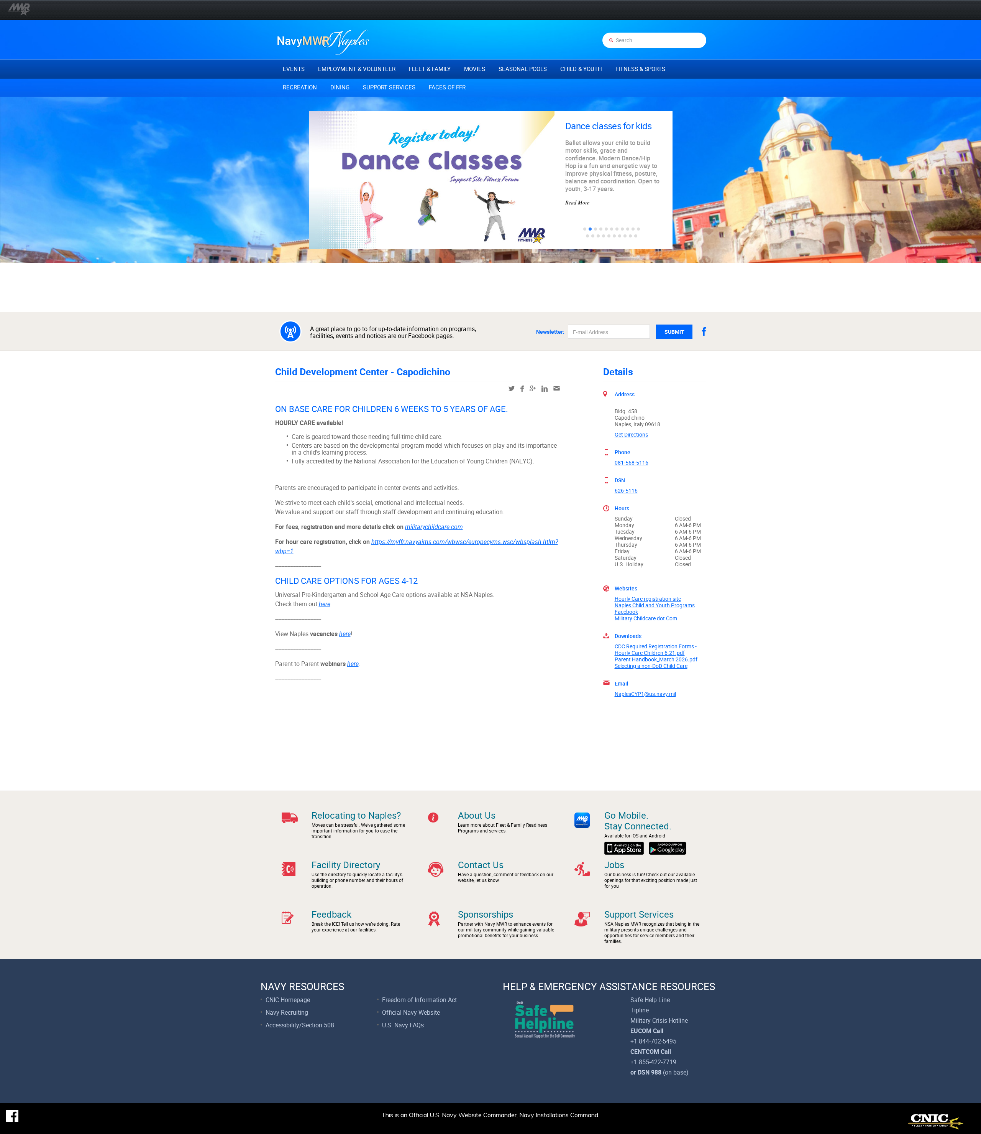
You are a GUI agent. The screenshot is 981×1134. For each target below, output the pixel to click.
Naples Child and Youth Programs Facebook (655, 608)
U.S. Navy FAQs (403, 1025)
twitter (512, 388)
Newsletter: (550, 332)
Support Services (389, 87)
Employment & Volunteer (356, 69)
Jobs (614, 865)
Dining (339, 87)
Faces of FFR (447, 87)
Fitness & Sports (640, 69)
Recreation (300, 87)
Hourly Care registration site (648, 598)
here (324, 604)
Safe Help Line (650, 1000)
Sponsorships (485, 914)
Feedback (331, 914)
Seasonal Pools (523, 69)
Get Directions (631, 434)
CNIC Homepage (288, 1000)
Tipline (639, 1010)
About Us (476, 815)
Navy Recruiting (287, 1012)
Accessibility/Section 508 (300, 1025)
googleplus (533, 388)
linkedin (544, 389)
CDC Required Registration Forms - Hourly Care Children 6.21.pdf (656, 649)
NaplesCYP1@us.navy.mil (645, 693)
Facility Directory (346, 865)
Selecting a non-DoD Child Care (651, 665)
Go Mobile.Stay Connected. (637, 820)
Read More (577, 182)
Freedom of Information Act (419, 1000)
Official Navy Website (411, 1012)
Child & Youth (581, 69)
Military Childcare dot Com (646, 618)
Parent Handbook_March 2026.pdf (656, 659)
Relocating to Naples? (356, 815)
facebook (704, 331)
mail (556, 388)
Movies (474, 69)
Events (294, 69)
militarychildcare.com (434, 526)
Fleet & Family (430, 69)
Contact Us (481, 865)
